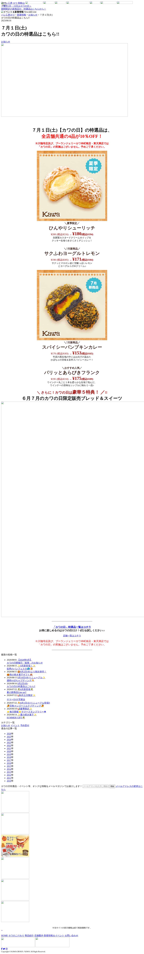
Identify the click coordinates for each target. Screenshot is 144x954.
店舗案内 (38, 935)
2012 (9, 775)
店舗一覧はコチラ (72, 635)
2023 (9, 742)
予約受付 (24, 725)
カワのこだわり (16, 935)
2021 (9, 748)
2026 (9, 733)
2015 (9, 766)
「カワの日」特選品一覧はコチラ (72, 627)
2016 (9, 763)
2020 (9, 751)
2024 (9, 739)
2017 (9, 760)
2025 (9, 736)
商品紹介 (29, 935)
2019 (9, 754)
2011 (9, 778)
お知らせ (5, 41)
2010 (9, 781)
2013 (9, 772)
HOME (4, 935)
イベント (15, 725)
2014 (9, 769)
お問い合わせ (71, 935)
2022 (9, 745)
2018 (9, 757)
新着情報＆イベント (54, 935)
